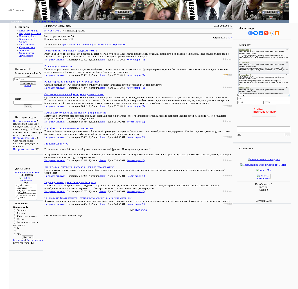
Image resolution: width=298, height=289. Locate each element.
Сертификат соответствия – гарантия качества (68, 128)
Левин (102, 59)
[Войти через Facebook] (261, 33)
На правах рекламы (23, 138)
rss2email (28, 86)
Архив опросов (34, 240)
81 (18, 231)
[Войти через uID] (250, 33)
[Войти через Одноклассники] (277, 33)
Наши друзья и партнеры (26, 172)
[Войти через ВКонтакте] (255, 33)
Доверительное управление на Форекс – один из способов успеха (79, 167)
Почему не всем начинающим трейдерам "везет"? (70, 50)
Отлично (21, 210)
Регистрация (50, 21)
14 (18, 228)
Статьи (58, 30)
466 (19, 234)
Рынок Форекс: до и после (58, 66)
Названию (75, 44)
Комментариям (103, 44)
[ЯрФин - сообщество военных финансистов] (26, 180)
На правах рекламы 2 (24, 149)
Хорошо (21, 213)
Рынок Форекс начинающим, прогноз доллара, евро (71, 81)
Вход (59, 21)
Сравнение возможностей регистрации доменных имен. (74, 94)
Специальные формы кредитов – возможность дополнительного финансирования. (88, 198)
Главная (39, 21)
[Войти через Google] (271, 33)
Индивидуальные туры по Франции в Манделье (70, 182)
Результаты (19, 240)
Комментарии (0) (136, 59)
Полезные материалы (24, 121)
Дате (64, 44)
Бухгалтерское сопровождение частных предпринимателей (75, 112)
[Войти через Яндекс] (266, 33)
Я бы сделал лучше (27, 216)
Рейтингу (88, 44)
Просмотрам (119, 44)
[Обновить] (289, 95)
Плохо (20, 219)
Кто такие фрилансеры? (57, 143)
